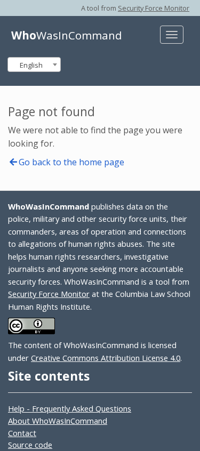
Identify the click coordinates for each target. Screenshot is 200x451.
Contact (22, 433)
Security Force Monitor (153, 8)
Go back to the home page (71, 162)
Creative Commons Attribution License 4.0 (105, 357)
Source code (30, 444)
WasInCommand (66, 35)
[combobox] (34, 64)
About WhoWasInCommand (57, 420)
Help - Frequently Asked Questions (69, 408)
